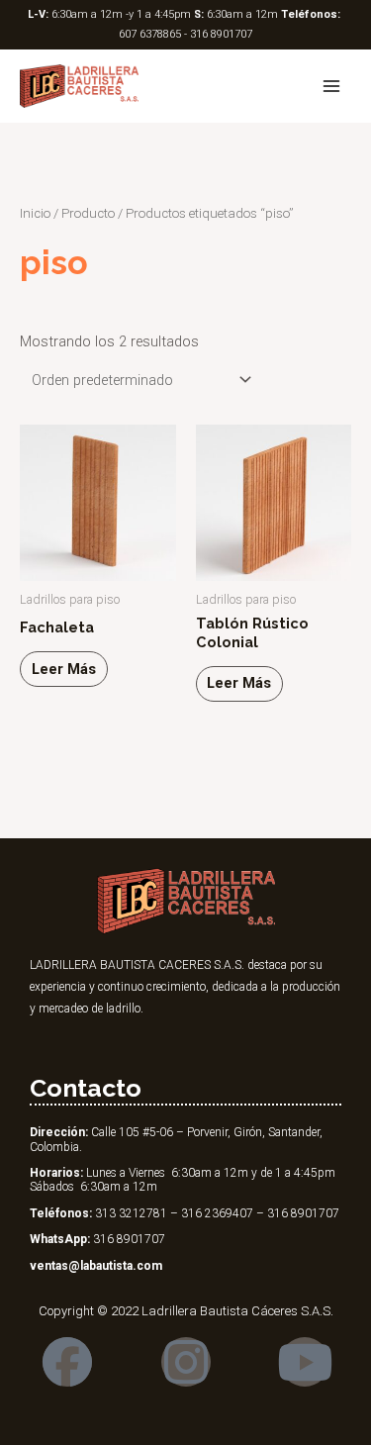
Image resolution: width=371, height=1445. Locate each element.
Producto (88, 213)
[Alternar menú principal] (331, 86)
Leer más (64, 669)
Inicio (35, 213)
